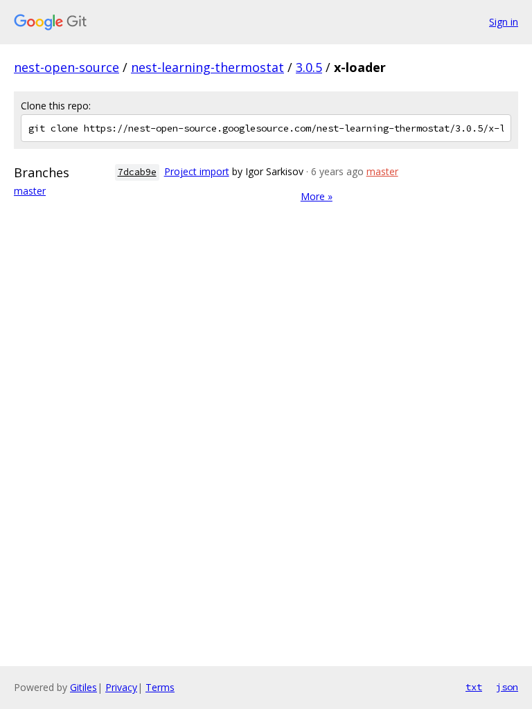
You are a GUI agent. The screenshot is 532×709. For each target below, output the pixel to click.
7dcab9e (137, 172)
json (507, 687)
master (30, 190)
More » (316, 196)
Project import (196, 171)
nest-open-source (66, 67)
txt (474, 687)
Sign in (503, 21)
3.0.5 (309, 67)
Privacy (121, 687)
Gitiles (83, 687)
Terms (160, 687)
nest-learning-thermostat (207, 67)
